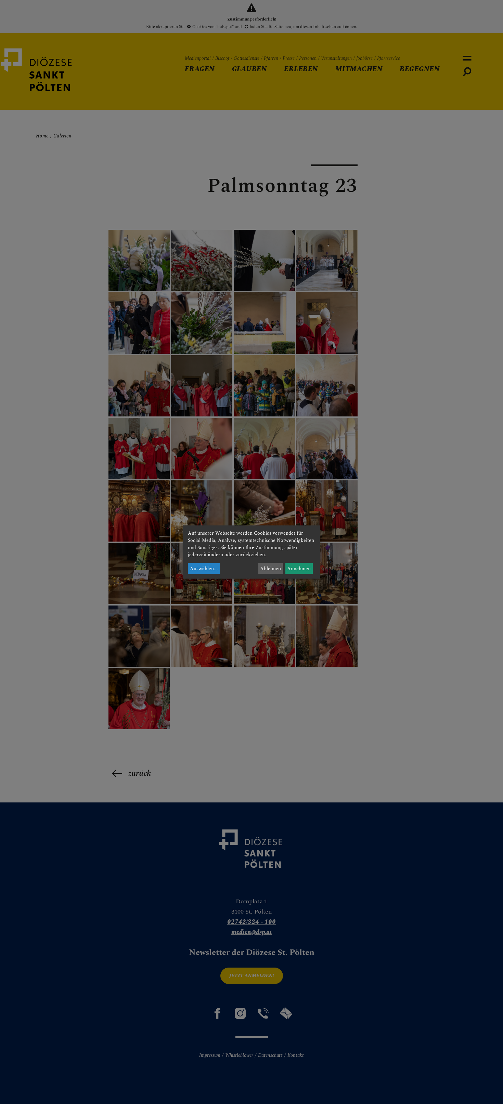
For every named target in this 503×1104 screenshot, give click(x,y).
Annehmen (299, 568)
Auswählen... (204, 568)
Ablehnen (270, 568)
